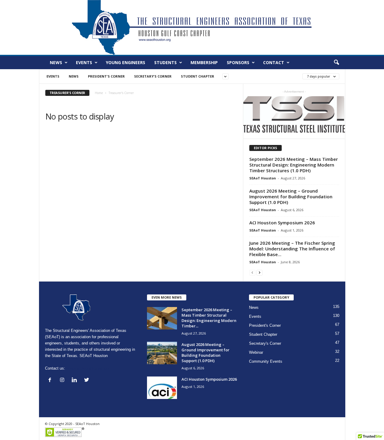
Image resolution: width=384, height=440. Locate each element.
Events (84, 62)
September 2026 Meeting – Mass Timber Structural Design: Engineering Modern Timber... (209, 318)
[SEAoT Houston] (192, 27)
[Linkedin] (76, 380)
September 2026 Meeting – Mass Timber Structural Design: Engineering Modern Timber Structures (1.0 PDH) (293, 164)
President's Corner (106, 76)
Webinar (256, 352)
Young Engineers (125, 62)
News (56, 62)
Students (165, 62)
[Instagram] (63, 380)
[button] (336, 62)
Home (99, 93)
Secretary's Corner (153, 76)
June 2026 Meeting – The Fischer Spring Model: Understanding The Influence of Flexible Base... (292, 248)
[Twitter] (87, 380)
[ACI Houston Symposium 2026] (162, 388)
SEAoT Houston (262, 178)
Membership (204, 62)
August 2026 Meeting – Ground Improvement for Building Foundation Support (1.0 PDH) (290, 196)
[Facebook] (51, 380)
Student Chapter (197, 76)
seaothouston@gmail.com (89, 368)
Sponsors (238, 62)
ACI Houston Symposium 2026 (282, 223)
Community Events (265, 361)
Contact (273, 62)
